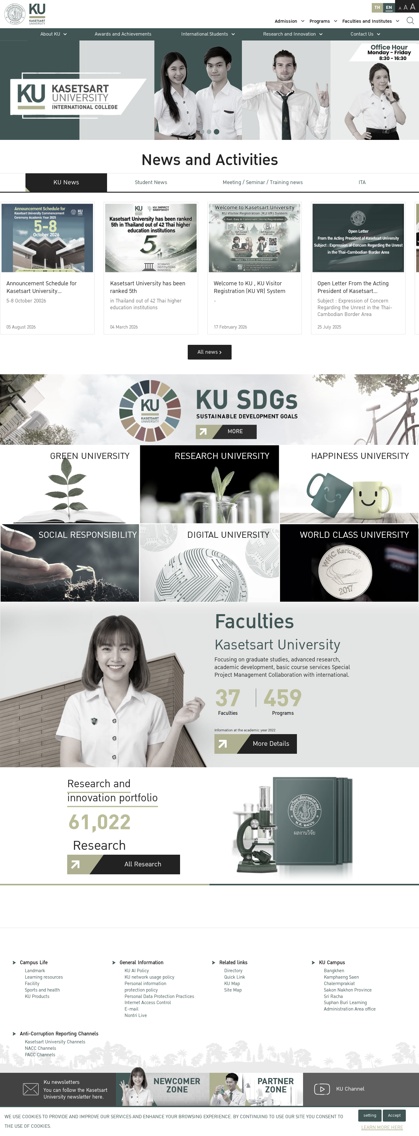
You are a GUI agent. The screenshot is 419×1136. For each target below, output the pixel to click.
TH (377, 7)
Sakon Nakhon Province (348, 987)
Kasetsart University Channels (55, 1042)
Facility (32, 983)
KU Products (37, 996)
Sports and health (42, 990)
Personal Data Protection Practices (159, 996)
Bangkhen (334, 970)
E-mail (131, 1009)
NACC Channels (40, 1048)
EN (389, 7)
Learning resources (44, 977)
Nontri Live (136, 1015)
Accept (394, 1115)
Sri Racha (333, 996)
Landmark (35, 970)
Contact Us (362, 34)
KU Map (232, 983)
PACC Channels (40, 1054)
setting (369, 1115)
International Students (204, 34)
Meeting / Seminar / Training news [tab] (263, 182)
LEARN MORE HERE (382, 1127)
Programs (319, 21)
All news (208, 352)
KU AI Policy (137, 970)
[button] (202, 131)
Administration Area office (350, 1006)
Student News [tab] (151, 182)
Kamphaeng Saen (341, 977)
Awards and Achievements (123, 34)
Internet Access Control (148, 1002)
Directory (233, 970)
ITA (362, 182)
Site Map (233, 990)
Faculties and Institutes (367, 21)
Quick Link (234, 977)
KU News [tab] (66, 182)
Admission (286, 21)
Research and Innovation (289, 34)
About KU (50, 34)
